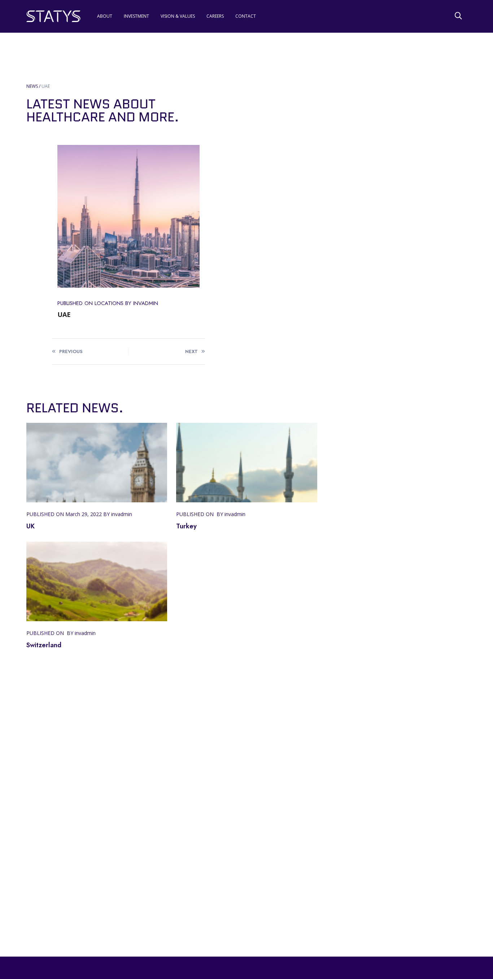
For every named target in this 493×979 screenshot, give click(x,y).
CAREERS (215, 16)
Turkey (186, 526)
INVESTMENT (136, 16)
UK (30, 526)
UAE (46, 86)
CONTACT (245, 16)
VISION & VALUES (178, 16)
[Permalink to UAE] (128, 216)
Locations (109, 303)
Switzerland (43, 645)
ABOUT (104, 16)
